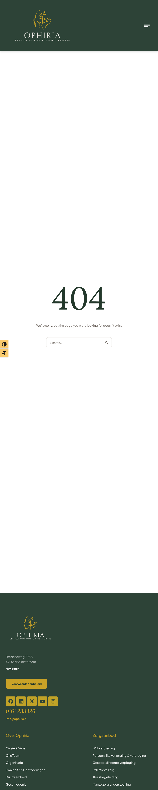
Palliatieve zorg (103, 770)
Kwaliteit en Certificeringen (25, 770)
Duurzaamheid (16, 777)
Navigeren (12, 668)
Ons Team (13, 755)
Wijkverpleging (104, 748)
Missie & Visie (15, 748)
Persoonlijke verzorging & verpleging (119, 755)
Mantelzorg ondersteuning (112, 784)
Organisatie (14, 763)
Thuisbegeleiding (105, 777)
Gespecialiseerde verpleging (114, 763)
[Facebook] (10, 701)
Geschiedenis (16, 784)
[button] (87, 776)
